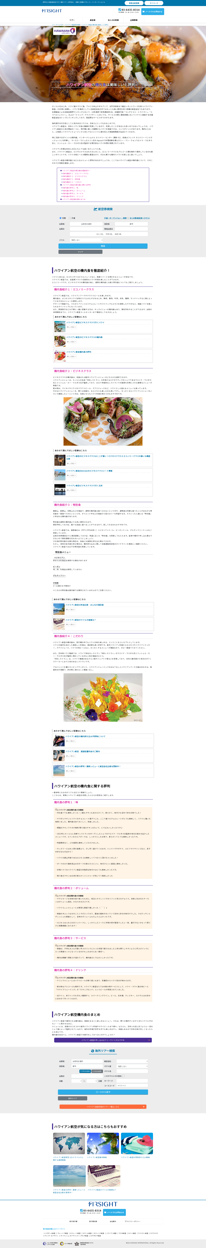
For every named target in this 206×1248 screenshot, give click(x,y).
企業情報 (133, 20)
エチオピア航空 (95, 1236)
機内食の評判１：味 (70, 188)
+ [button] (85, 1071)
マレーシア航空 (63, 1233)
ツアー (72, 20)
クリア (80, 251)
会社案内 (113, 1221)
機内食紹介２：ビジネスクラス (75, 176)
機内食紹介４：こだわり (72, 182)
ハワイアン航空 (111, 1233)
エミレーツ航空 (75, 1233)
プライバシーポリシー (133, 1221)
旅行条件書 (73, 1221)
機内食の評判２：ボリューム (74, 190)
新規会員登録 (134, 3)
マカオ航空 (122, 1233)
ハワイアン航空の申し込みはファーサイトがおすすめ (103, 1040)
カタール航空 (87, 1233)
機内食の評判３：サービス (73, 193)
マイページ (154, 3)
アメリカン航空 (143, 1233)
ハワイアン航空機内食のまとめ (74, 199)
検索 (103, 245)
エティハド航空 (99, 1233)
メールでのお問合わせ (153, 11)
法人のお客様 (113, 20)
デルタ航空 (84, 1236)
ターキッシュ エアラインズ (70, 1236)
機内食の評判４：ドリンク (73, 196)
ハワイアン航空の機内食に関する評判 (76, 185)
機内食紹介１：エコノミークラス (76, 173)
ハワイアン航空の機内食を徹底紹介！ (76, 170)
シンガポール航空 (49, 1233)
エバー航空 (132, 1233)
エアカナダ (154, 1233)
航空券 (92, 20)
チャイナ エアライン (51, 1236)
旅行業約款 (93, 1221)
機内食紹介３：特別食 (71, 179)
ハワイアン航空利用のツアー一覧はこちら (103, 1106)
